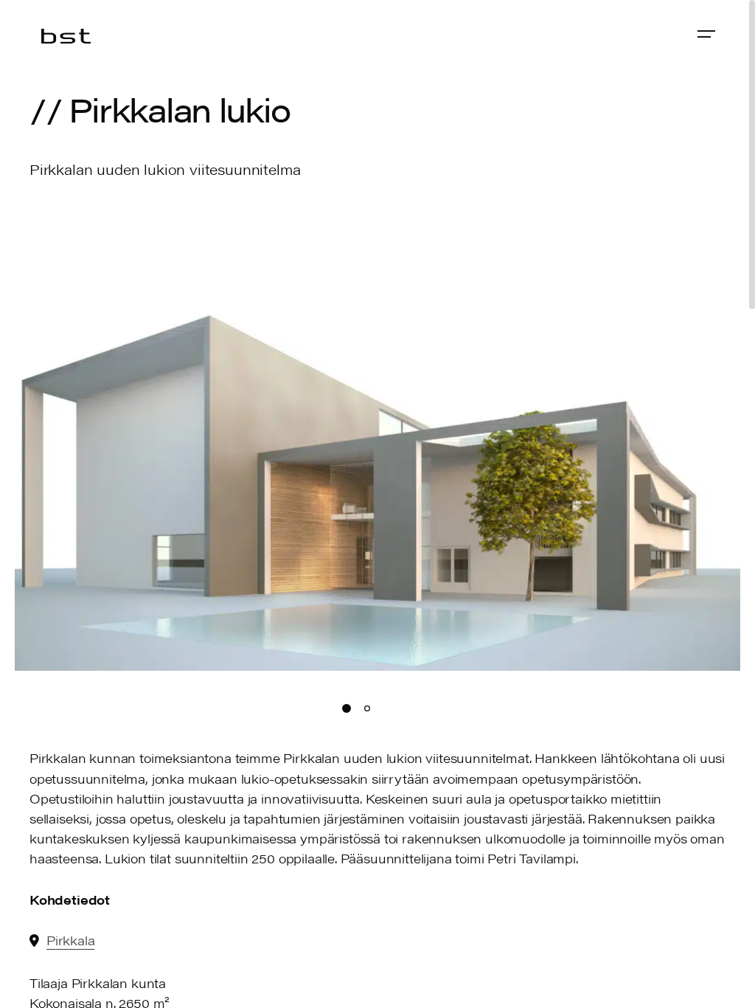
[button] (729, 444)
